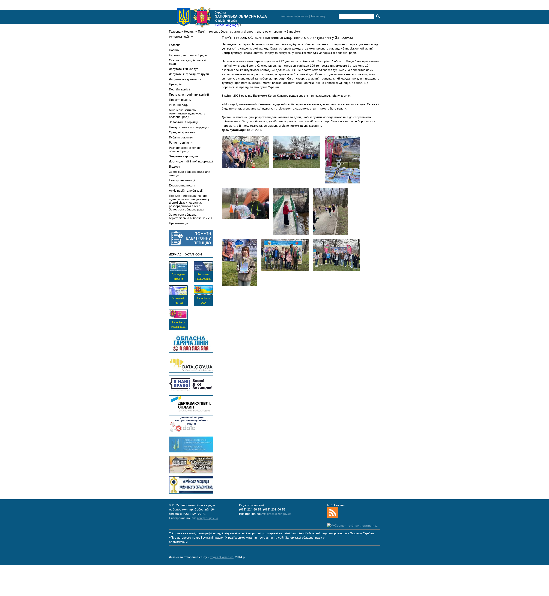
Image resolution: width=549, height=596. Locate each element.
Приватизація (178, 223)
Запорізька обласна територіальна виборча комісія (190, 216)
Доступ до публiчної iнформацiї (191, 161)
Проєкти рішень (180, 99)
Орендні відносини (182, 132)
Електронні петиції (182, 180)
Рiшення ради (179, 105)
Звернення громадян (184, 156)
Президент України (178, 276)
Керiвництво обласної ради (188, 55)
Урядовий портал (178, 300)
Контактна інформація (294, 16)
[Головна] (194, 17)
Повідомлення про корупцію (189, 127)
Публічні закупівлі (181, 137)
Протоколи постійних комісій (189, 94)
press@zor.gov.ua (279, 513)
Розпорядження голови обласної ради (185, 149)
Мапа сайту (318, 16)
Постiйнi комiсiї (179, 89)
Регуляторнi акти (180, 142)
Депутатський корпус (183, 69)
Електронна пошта (182, 185)
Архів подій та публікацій (186, 190)
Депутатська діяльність (185, 79)
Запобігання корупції (183, 122)
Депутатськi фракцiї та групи (189, 74)
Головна (175, 31)
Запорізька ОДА (203, 300)
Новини (189, 31)
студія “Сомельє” (222, 557)
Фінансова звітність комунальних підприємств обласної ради (187, 113)
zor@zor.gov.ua (207, 518)
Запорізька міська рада (178, 324)
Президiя (175, 84)
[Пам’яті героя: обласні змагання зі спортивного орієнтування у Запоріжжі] (245, 152)
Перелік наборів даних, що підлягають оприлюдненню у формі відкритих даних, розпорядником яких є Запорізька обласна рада (189, 202)
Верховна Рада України (203, 276)
